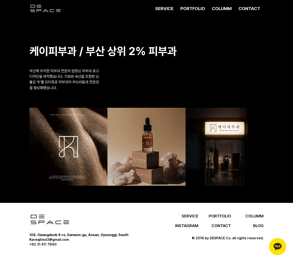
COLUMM (222, 8)
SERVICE (164, 8)
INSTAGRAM (186, 225)
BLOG (258, 225)
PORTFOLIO (192, 8)
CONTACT (249, 8)
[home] (45, 8)
